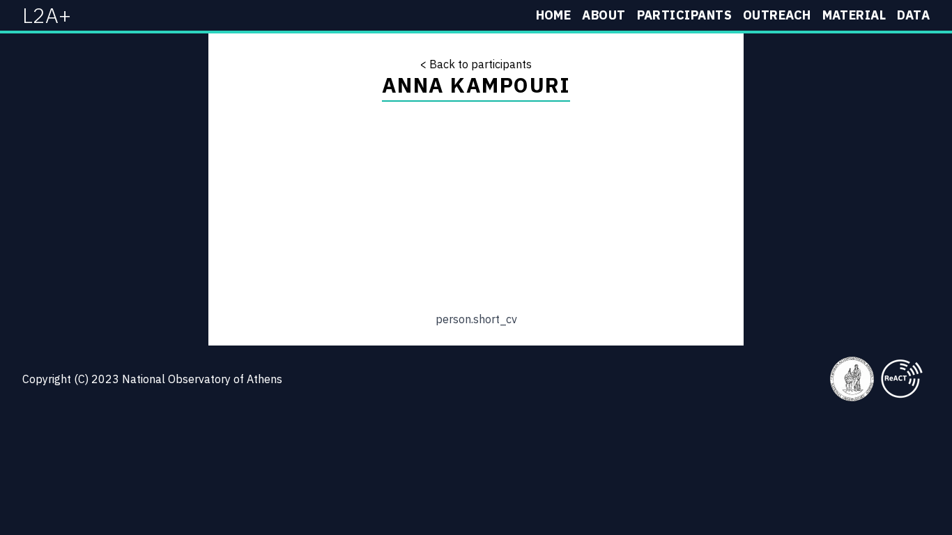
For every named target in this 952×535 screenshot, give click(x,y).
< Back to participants (476, 64)
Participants (684, 15)
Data (913, 15)
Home (553, 15)
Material (854, 15)
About (603, 15)
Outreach (777, 15)
